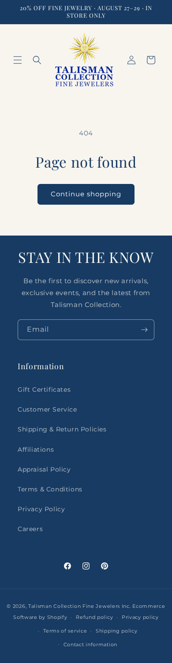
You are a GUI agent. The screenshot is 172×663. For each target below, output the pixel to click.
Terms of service (65, 631)
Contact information (90, 644)
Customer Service (47, 409)
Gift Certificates (44, 389)
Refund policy (94, 617)
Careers (30, 529)
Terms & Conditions (50, 489)
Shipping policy (117, 631)
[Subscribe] (144, 329)
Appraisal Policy (44, 469)
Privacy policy (140, 617)
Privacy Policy (41, 509)
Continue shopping (86, 194)
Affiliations (36, 449)
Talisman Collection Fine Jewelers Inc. (80, 606)
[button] (17, 60)
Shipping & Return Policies (62, 429)
